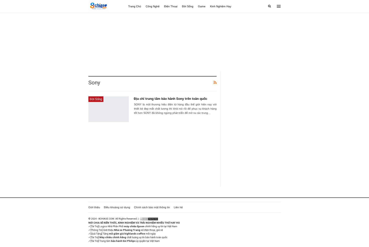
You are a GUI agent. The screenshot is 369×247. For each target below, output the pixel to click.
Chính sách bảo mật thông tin (152, 207)
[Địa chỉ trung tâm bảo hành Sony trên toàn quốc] (108, 109)
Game (201, 6)
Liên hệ (178, 207)
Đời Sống (187, 6)
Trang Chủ (134, 6)
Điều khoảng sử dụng (117, 207)
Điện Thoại (170, 6)
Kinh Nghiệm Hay (220, 6)
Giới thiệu (94, 207)
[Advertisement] (184, 42)
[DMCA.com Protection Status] (148, 218)
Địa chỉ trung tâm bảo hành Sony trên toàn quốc (170, 99)
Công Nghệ (153, 6)
